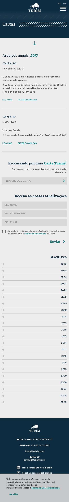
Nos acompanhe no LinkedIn (37, 468)
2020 (63, 303)
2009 (63, 376)
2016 (64, 330)
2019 (64, 310)
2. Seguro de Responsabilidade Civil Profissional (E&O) (34, 135)
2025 (64, 271)
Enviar (55, 241)
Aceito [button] (13, 494)
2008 (63, 382)
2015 (64, 336)
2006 (63, 396)
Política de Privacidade (35, 234)
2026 (63, 264)
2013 (64, 349)
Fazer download (27, 100)
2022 (64, 290)
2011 (64, 363)
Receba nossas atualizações (37, 473)
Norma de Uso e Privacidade (46, 488)
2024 (63, 277)
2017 (64, 323)
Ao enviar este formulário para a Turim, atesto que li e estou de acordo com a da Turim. (36, 232)
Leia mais (7, 100)
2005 (63, 402)
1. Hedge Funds (11, 130)
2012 (64, 356)
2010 (64, 369)
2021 (64, 297)
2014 (64, 343)
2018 (64, 317)
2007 (63, 389)
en (64, 3)
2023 (64, 284)
